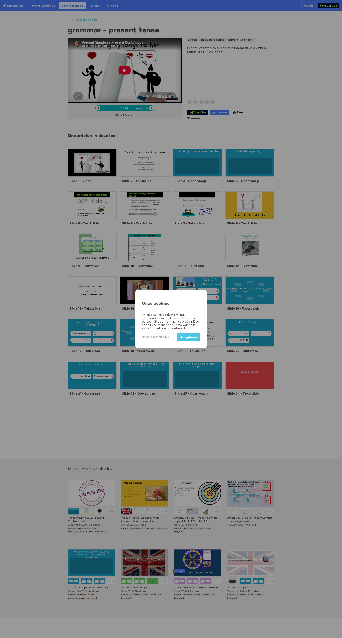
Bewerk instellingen (156, 337)
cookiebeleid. (176, 328)
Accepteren (188, 337)
